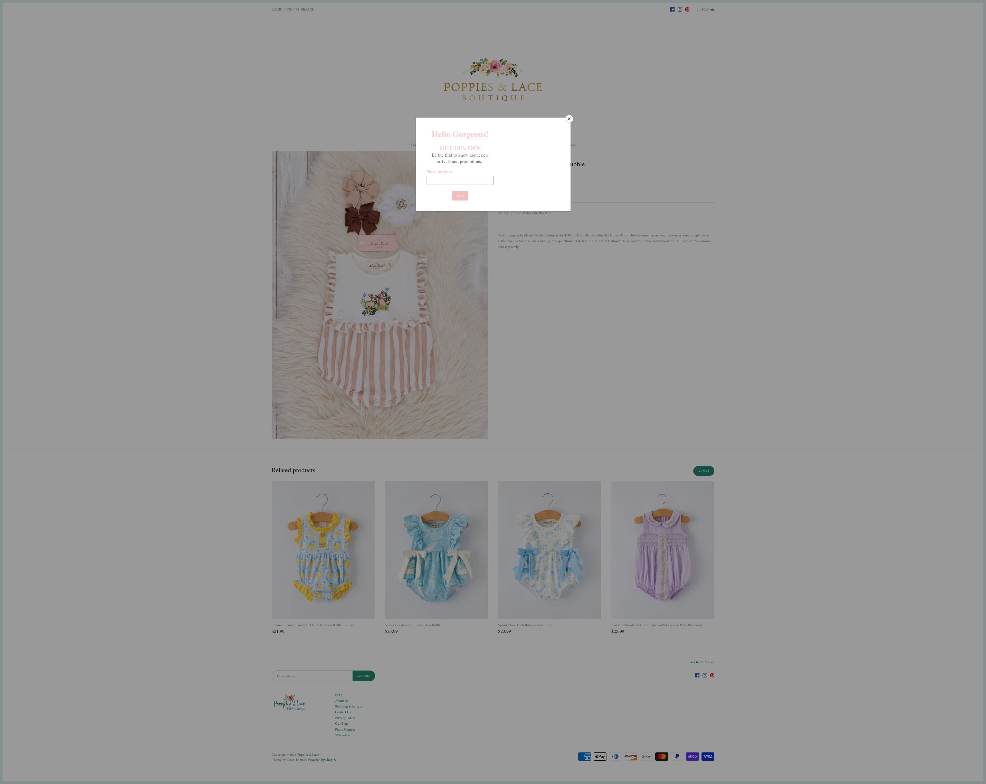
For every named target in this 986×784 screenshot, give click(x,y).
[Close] (569, 119)
